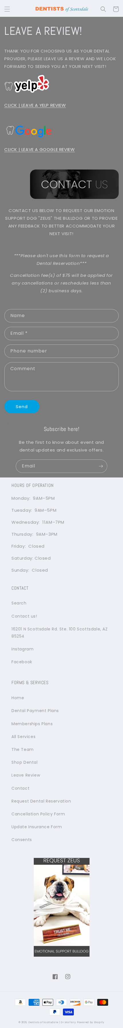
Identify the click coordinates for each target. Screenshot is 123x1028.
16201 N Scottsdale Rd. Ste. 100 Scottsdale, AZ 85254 (59, 632)
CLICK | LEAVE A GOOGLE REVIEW (39, 149)
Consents (21, 839)
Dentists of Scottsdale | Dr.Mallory (52, 1022)
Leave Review (25, 775)
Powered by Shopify (90, 1022)
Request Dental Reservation (41, 801)
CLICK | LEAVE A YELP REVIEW (35, 105)
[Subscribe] (100, 466)
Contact (20, 788)
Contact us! (24, 616)
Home (17, 698)
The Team (22, 749)
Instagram (22, 649)
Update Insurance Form (36, 827)
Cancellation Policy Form (38, 814)
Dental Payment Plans (35, 710)
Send (22, 407)
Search (19, 603)
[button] (7, 9)
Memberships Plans (32, 724)
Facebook (21, 662)
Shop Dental (24, 762)
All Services (23, 736)
